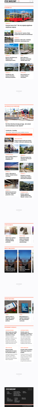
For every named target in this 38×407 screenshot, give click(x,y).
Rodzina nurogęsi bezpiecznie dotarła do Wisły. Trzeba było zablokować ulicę (23, 141)
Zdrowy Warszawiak (9, 298)
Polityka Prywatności (17, 391)
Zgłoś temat (19, 134)
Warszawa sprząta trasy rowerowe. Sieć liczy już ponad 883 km (26, 159)
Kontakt (8, 392)
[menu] (32, 1)
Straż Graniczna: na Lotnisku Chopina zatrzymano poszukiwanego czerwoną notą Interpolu (26, 76)
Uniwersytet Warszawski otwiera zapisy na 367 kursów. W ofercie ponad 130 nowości (10, 269)
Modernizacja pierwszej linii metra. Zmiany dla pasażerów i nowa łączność (11, 193)
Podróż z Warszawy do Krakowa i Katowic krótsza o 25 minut (11, 175)
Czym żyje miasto (9, 225)
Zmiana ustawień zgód (17, 392)
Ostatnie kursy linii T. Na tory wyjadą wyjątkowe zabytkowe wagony (19, 26)
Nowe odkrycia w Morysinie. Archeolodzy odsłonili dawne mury (26, 59)
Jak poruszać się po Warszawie (12, 106)
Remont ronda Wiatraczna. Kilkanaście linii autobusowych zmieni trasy (11, 59)
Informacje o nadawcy (17, 394)
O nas (8, 391)
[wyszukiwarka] (30, 1)
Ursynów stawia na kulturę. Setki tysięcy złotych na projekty (26, 351)
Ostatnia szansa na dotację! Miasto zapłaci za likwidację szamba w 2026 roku (26, 333)
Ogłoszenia (24, 392)
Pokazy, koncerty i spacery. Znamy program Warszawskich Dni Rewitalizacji (23, 33)
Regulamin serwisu (16, 393)
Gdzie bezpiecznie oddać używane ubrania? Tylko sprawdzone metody (11, 333)
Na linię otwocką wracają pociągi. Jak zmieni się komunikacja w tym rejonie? (18, 125)
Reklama (24, 391)
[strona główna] (10, 1)
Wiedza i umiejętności (10, 248)
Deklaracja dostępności (17, 395)
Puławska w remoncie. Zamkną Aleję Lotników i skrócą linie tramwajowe (26, 177)
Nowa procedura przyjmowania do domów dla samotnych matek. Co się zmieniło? (11, 351)
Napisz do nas (9, 393)
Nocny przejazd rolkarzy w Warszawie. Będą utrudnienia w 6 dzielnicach (11, 158)
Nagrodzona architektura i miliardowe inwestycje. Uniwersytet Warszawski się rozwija (24, 269)
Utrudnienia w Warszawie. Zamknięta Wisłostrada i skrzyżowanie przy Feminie (22, 40)
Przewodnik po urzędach (10, 327)
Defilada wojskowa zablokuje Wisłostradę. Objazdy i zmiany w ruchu (26, 195)
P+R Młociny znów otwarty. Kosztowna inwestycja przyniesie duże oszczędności (10, 76)
